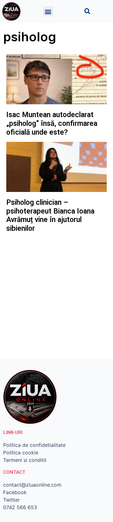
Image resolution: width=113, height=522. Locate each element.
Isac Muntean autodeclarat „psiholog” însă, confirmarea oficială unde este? (51, 123)
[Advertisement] (56, 296)
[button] (48, 11)
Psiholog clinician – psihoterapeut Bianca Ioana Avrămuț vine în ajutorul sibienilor (50, 215)
